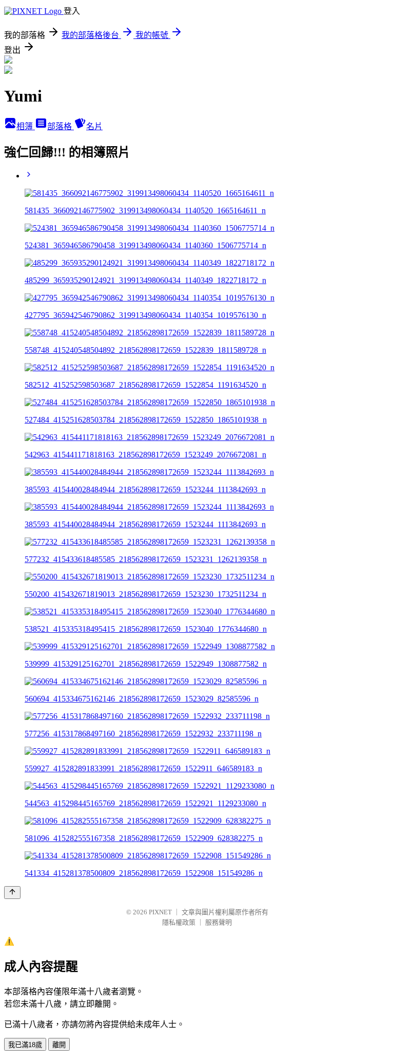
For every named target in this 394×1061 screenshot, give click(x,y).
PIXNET (160, 912)
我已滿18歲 (25, 1045)
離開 (59, 1045)
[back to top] (12, 892)
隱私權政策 (178, 922)
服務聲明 (218, 922)
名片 (94, 126)
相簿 (25, 126)
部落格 (60, 126)
